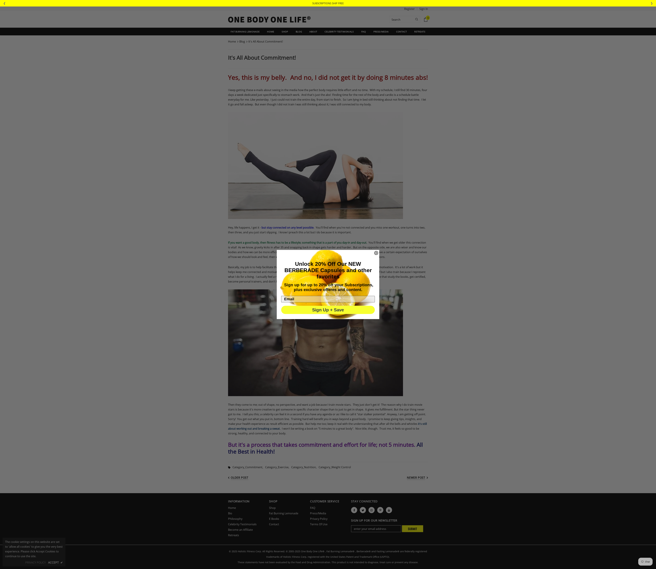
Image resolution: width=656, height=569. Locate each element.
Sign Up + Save (328, 309)
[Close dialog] (376, 253)
